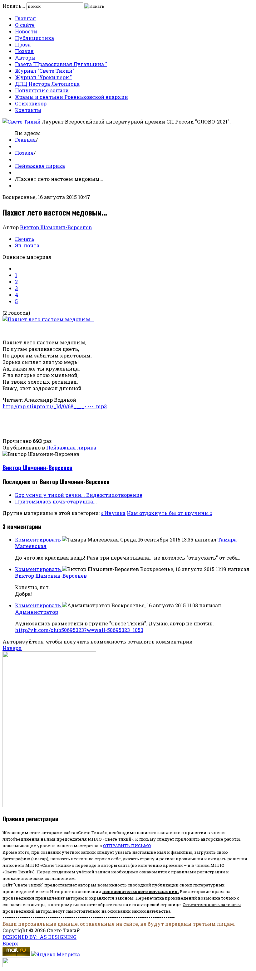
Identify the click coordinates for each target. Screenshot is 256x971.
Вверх (10, 943)
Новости (26, 31)
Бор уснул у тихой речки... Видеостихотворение (78, 495)
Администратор (36, 612)
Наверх (12, 648)
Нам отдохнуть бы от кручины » (169, 513)
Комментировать (38, 539)
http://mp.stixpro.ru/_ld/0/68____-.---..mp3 (54, 406)
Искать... (13, 5)
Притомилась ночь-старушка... (56, 501)
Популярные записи (42, 90)
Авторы (25, 57)
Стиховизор (31, 103)
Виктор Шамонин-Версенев (56, 227)
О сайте (25, 25)
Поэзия (24, 51)
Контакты (28, 110)
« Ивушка (113, 513)
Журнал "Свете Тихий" (44, 70)
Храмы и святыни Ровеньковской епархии (71, 97)
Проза (23, 44)
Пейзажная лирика (40, 166)
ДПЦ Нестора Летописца (47, 83)
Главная (25, 18)
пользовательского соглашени (138, 891)
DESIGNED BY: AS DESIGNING (39, 937)
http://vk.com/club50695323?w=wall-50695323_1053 (79, 630)
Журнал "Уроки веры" (43, 77)
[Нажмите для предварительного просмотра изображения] (48, 319)
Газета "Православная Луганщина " (61, 64)
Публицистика (34, 38)
